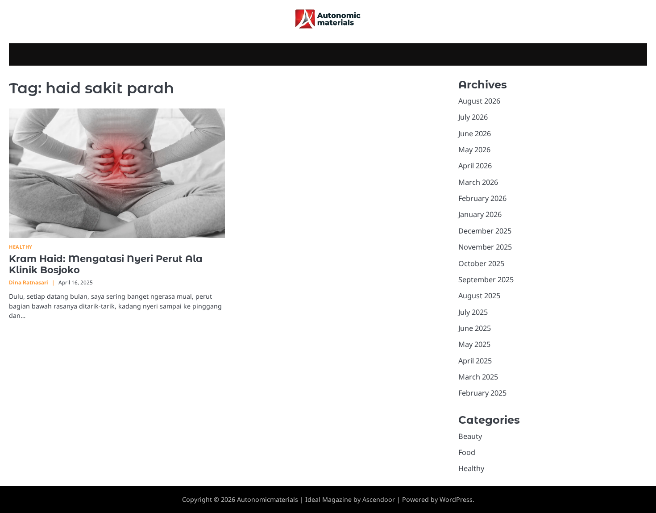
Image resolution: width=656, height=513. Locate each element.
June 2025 (474, 328)
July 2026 (473, 117)
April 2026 (475, 166)
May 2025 (474, 344)
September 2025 (486, 279)
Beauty (470, 436)
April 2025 (475, 361)
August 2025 (479, 295)
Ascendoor (378, 499)
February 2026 (482, 198)
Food (466, 452)
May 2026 (474, 149)
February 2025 (482, 393)
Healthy (21, 246)
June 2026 (474, 133)
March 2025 (478, 377)
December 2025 (484, 231)
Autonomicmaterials (267, 499)
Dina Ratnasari (28, 282)
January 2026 (480, 214)
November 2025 (485, 247)
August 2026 (479, 101)
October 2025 (481, 263)
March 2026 (478, 182)
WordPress (456, 499)
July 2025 (473, 312)
